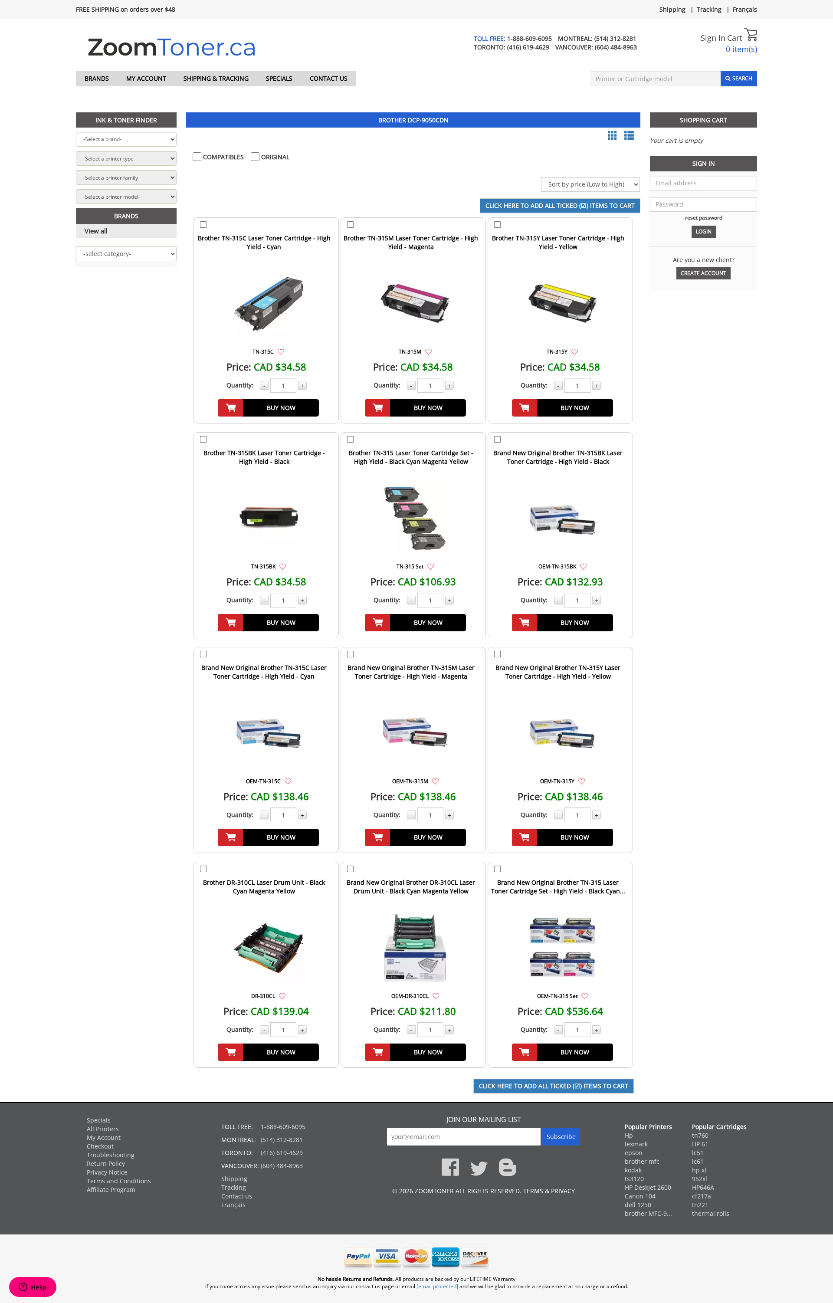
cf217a (701, 1196)
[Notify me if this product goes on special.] (281, 351)
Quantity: (239, 385)
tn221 (700, 1205)
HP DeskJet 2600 (648, 1187)
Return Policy (106, 1163)
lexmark (636, 1144)
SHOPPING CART (703, 120)
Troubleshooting (110, 1155)
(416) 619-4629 (528, 47)
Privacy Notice (107, 1172)
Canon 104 (640, 1196)
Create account (703, 273)
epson (634, 1153)
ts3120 (634, 1179)
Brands (97, 78)
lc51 (698, 1153)
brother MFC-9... (648, 1213)
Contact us (329, 78)
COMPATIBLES (222, 157)
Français (745, 9)
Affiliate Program (111, 1189)
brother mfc (642, 1161)
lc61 (698, 1161)
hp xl (699, 1170)
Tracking (709, 9)
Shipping (672, 9)
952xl (699, 1179)
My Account (146, 78)
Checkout (100, 1146)
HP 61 (700, 1144)
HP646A (703, 1187)
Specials (279, 78)
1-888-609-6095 (529, 38)
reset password (703, 217)
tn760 (700, 1135)
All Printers (103, 1129)
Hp (629, 1135)
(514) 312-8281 (615, 38)
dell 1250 (638, 1205)
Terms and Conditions (119, 1181)
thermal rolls (710, 1213)
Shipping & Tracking (216, 78)
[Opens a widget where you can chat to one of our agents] (32, 1288)
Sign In (713, 38)
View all (96, 230)
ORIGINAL (274, 157)
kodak (633, 1170)
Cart (735, 38)
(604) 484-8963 (616, 47)
